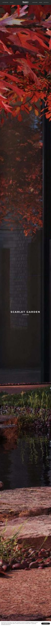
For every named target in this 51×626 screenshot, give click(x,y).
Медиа (40, 2)
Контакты (46, 2)
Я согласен (46, 623)
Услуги (11, 2)
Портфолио (5, 2)
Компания (35, 2)
